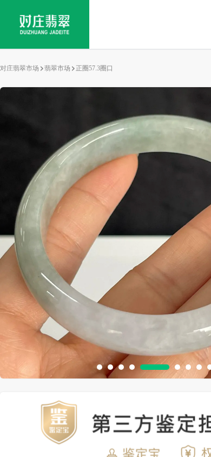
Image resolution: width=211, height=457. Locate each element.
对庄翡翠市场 (19, 68)
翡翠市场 (57, 68)
